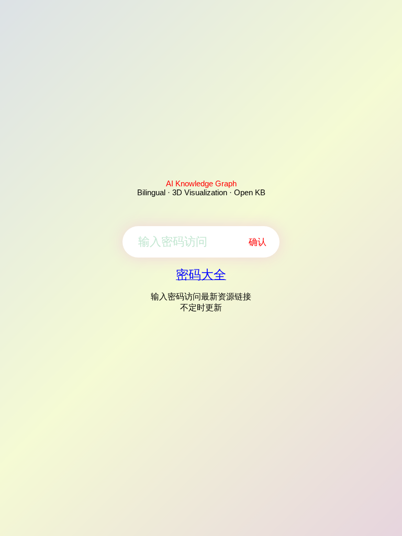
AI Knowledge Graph (201, 183)
